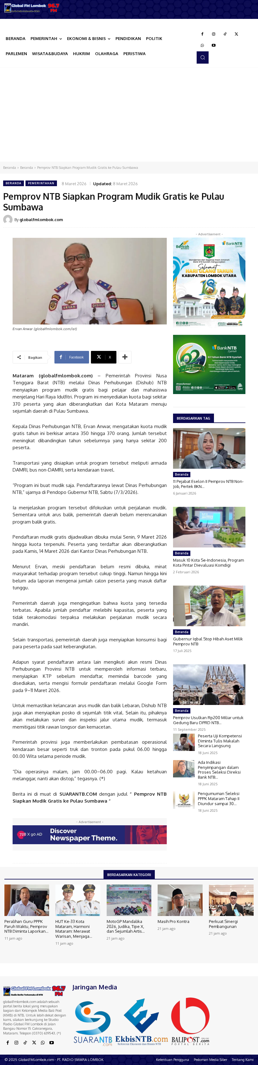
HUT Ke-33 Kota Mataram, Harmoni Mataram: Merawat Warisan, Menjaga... (73, 929)
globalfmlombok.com (41, 219)
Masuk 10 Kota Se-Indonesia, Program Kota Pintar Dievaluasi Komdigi (208, 563)
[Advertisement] (129, 114)
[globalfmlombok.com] (8, 219)
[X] (236, 34)
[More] (125, 357)
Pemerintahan (41, 183)
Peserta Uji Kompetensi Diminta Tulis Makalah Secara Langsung (220, 740)
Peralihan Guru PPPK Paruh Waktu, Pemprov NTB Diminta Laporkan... (26, 926)
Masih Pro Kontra (173, 921)
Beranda (9, 167)
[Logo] (32, 8)
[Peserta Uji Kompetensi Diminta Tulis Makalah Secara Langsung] (184, 742)
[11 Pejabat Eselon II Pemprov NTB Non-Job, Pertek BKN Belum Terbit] (209, 448)
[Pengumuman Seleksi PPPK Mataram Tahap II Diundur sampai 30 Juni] (184, 800)
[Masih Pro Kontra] (180, 900)
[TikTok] (225, 34)
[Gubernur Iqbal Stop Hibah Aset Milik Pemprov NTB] (209, 606)
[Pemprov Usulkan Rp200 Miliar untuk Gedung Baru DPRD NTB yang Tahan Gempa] (209, 684)
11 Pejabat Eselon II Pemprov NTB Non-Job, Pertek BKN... (208, 484)
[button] (203, 57)
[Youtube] (213, 45)
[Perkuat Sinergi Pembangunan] (231, 900)
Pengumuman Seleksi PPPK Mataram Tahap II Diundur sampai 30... (218, 798)
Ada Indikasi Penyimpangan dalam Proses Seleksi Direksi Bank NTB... (219, 770)
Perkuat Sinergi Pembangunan (223, 924)
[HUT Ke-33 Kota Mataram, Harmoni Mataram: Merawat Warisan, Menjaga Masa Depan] (77, 900)
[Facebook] (202, 34)
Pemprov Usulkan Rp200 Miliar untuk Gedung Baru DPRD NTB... (208, 720)
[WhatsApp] (202, 45)
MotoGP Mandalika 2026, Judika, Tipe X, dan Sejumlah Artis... (126, 926)
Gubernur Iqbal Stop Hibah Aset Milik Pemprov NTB (208, 641)
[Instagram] (213, 34)
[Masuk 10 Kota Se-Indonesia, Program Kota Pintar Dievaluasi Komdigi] (209, 527)
